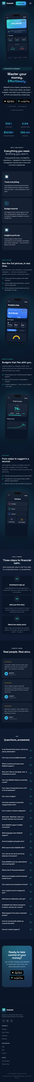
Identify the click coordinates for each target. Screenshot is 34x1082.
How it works (5, 1032)
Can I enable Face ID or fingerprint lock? (16, 892)
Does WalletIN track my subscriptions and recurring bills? (16, 863)
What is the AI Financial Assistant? (16, 870)
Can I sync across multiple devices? (16, 757)
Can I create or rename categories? (16, 811)
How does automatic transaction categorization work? (16, 803)
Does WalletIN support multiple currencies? (16, 826)
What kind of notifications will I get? (16, 899)
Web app (4, 1038)
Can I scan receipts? (16, 796)
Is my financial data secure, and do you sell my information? (16, 750)
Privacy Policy (6, 1061)
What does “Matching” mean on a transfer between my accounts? (16, 818)
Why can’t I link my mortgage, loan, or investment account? (16, 773)
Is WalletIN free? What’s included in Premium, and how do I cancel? (16, 906)
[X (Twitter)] (11, 1020)
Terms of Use (5, 1064)
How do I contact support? (16, 929)
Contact (4, 1053)
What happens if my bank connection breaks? (16, 914)
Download (4, 1035)
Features (4, 1029)
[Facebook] (3, 1020)
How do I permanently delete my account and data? (16, 922)
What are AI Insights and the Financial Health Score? (16, 877)
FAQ (3, 1050)
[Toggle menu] (30, 3)
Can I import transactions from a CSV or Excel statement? (16, 789)
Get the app (21, 3)
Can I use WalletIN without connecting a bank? (16, 781)
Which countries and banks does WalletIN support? (16, 765)
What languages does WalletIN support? (16, 834)
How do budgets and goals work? (16, 841)
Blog (3, 1046)
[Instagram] (7, 1020)
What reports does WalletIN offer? (16, 847)
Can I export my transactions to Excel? (16, 884)
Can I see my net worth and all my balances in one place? (16, 855)
